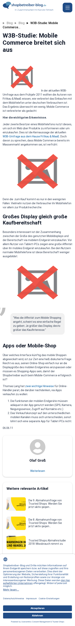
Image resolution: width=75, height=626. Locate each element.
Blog (10, 23)
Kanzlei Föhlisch (45, 10)
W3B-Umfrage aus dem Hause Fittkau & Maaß (31, 136)
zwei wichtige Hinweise (39, 386)
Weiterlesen (37, 470)
